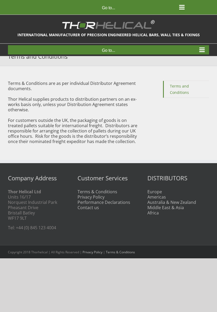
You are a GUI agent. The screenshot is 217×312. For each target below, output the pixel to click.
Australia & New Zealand (171, 202)
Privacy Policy (91, 197)
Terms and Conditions (179, 89)
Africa (153, 212)
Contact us (88, 207)
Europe (154, 191)
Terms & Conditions (97, 191)
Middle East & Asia (165, 207)
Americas (156, 197)
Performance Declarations (104, 202)
